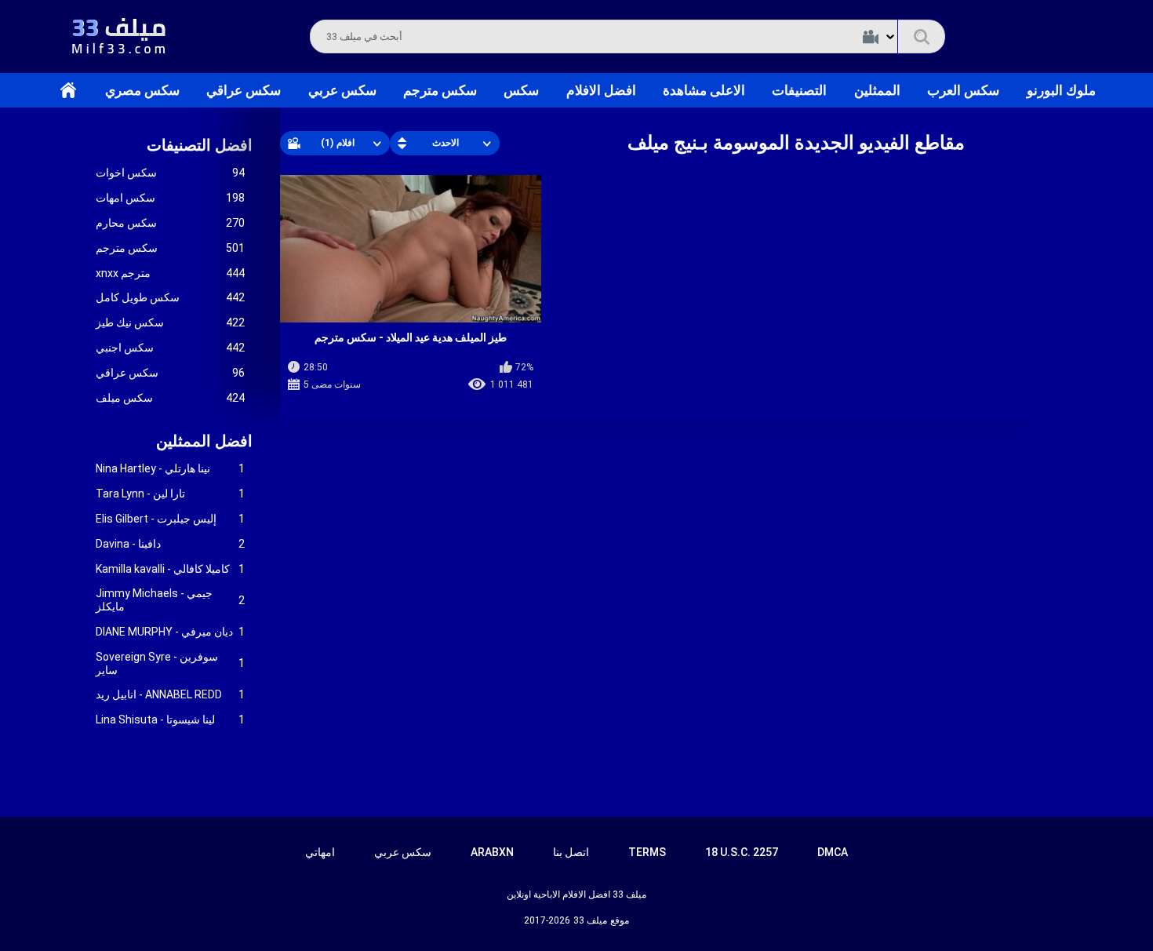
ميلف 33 (590, 920)
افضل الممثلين (204, 441)
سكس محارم (170, 223)
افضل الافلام (601, 90)
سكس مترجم (440, 90)
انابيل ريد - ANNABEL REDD (170, 694)
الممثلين (877, 90)
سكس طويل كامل (170, 297)
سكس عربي (342, 90)
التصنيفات (799, 90)
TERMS (647, 852)
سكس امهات (170, 197)
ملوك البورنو (1061, 90)
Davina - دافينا (170, 543)
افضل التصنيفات (200, 145)
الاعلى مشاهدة (704, 90)
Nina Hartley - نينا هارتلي (170, 468)
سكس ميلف (170, 398)
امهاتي (320, 852)
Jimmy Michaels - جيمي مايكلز (170, 600)
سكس (521, 90)
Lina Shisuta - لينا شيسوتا (170, 719)
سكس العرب (963, 90)
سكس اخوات (170, 172)
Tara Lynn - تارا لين (170, 493)
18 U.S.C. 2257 (741, 852)
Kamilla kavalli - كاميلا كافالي (170, 569)
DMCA (832, 852)
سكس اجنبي (170, 347)
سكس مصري (142, 90)
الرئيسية (68, 90)
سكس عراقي (243, 90)
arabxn (492, 852)
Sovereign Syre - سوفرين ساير (170, 663)
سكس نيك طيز (170, 322)
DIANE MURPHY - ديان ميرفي (170, 631)
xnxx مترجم (170, 273)
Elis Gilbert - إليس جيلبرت (170, 518)
